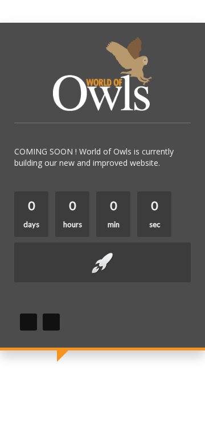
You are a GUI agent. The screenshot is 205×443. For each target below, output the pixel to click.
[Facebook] (28, 322)
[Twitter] (51, 322)
